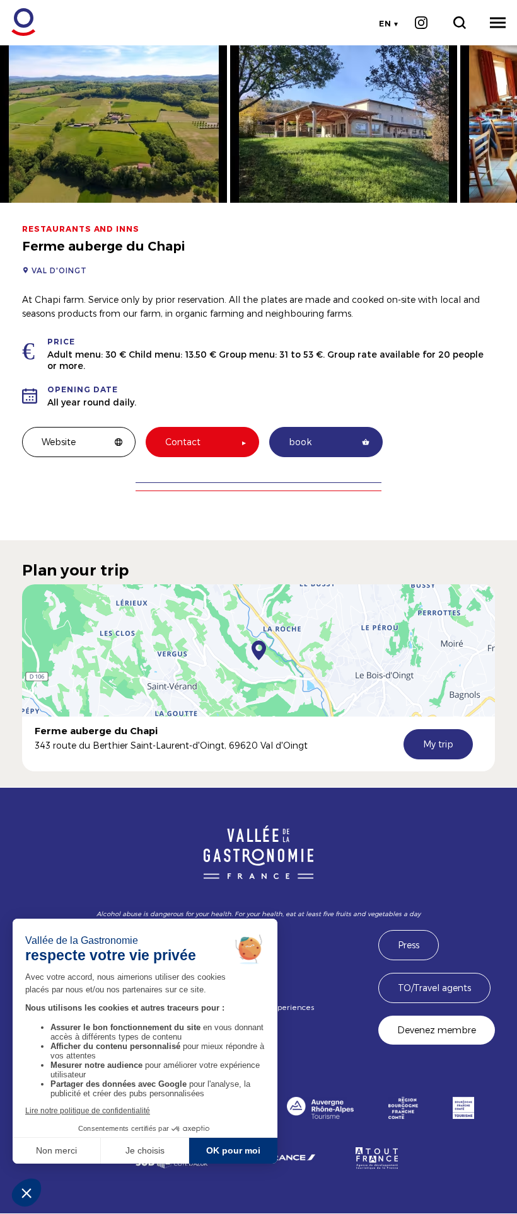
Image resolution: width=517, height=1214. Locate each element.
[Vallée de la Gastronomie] (16, 22)
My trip (438, 744)
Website (59, 441)
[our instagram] (421, 22)
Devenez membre (436, 1029)
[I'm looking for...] (459, 22)
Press (408, 944)
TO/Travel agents (434, 987)
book (300, 441)
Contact (182, 441)
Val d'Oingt (59, 270)
